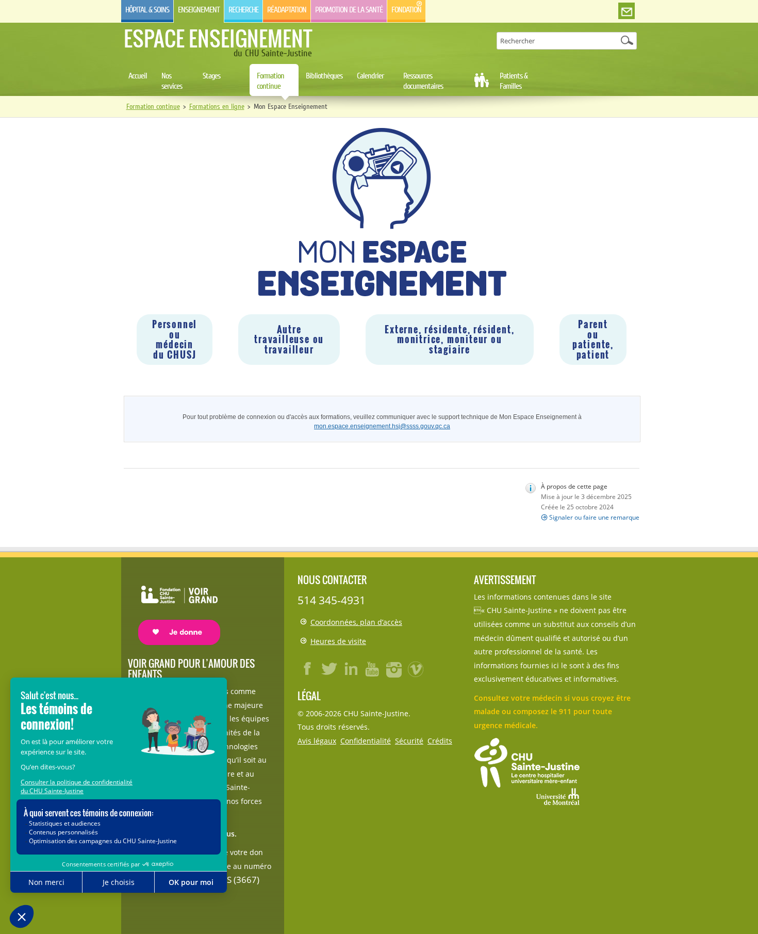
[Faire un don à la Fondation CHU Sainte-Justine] (174, 606)
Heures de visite (338, 641)
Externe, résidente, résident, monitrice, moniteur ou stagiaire (449, 339)
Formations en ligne (216, 106)
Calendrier (370, 76)
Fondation (406, 10)
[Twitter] (329, 668)
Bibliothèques (324, 76)
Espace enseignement (218, 38)
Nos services (171, 81)
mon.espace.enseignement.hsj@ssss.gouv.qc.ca (382, 426)
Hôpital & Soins (147, 10)
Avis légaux (317, 741)
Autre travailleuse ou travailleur (289, 339)
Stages (211, 76)
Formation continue (270, 81)
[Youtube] (372, 668)
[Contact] (626, 11)
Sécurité (409, 741)
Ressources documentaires (423, 81)
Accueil (137, 76)
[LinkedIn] (351, 668)
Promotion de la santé (349, 10)
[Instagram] (394, 668)
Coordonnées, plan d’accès (356, 622)
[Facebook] (308, 668)
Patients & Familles (514, 81)
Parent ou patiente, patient (593, 339)
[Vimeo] (416, 668)
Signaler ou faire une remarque (594, 517)
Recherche (243, 10)
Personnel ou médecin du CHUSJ (174, 339)
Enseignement (199, 10)
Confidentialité (365, 741)
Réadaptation (286, 10)
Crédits (439, 741)
